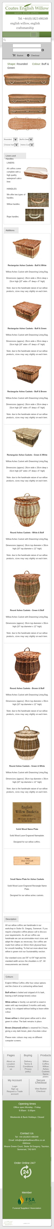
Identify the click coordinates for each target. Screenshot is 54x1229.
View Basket (40, 1088)
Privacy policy (28, 1070)
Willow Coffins (45, 1062)
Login (14, 1086)
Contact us (11, 1067)
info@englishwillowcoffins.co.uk (30, 1140)
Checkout (40, 1091)
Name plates (45, 1075)
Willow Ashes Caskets (46, 1069)
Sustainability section (35, 951)
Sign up (14, 1089)
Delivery (28, 1061)
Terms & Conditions (28, 1065)
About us (11, 1061)
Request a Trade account (15, 1092)
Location (11, 1064)
